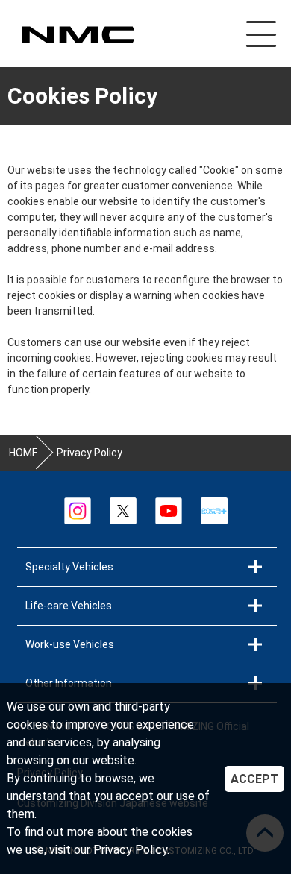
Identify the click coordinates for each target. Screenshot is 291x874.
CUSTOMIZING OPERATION (77, 34)
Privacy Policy (130, 850)
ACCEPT (254, 779)
